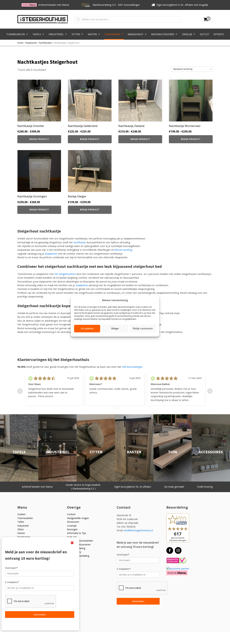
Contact (71, 514)
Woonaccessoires (162, 34)
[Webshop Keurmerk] (176, 560)
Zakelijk (187, 34)
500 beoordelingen (132, 366)
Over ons (72, 537)
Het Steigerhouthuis (65, 274)
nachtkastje (79, 242)
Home (20, 42)
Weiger (115, 328)
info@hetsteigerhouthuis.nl (138, 530)
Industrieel (56, 34)
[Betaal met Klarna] (176, 572)
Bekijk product (39, 139)
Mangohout (135, 34)
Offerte (218, 34)
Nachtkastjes (45, 42)
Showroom (73, 521)
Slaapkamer (112, 34)
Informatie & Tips (76, 533)
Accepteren (87, 328)
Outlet (204, 34)
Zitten (76, 34)
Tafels (36, 34)
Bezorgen (72, 529)
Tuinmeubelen (15, 34)
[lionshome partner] (177, 568)
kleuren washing (123, 249)
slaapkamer (51, 253)
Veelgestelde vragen (78, 518)
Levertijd (71, 525)
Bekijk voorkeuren (143, 328)
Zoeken (21, 514)
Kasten (92, 34)
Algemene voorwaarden (80, 540)
